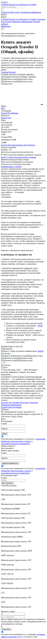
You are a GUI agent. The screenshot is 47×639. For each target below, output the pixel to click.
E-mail (4, 423)
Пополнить (6, 629)
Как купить (15, 12)
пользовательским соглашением (15, 444)
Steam (40, 326)
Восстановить (7, 483)
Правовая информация (31, 12)
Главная (4, 4)
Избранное (6, 26)
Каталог (12, 72)
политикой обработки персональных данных (23, 440)
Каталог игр (14, 4)
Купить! (31, 145)
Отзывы (32, 4)
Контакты (24, 4)
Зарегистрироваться (10, 463)
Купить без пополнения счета (14, 145)
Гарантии (5, 12)
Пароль (4, 428)
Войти (41, 351)
